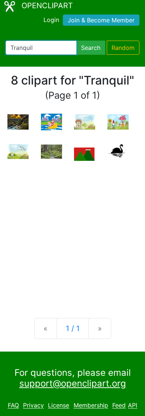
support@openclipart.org (72, 383)
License (58, 405)
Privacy (33, 405)
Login (51, 19)
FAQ (13, 405)
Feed (119, 405)
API (132, 405)
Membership (91, 405)
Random (123, 47)
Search (90, 47)
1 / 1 (73, 328)
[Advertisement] (72, 233)
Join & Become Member (101, 20)
